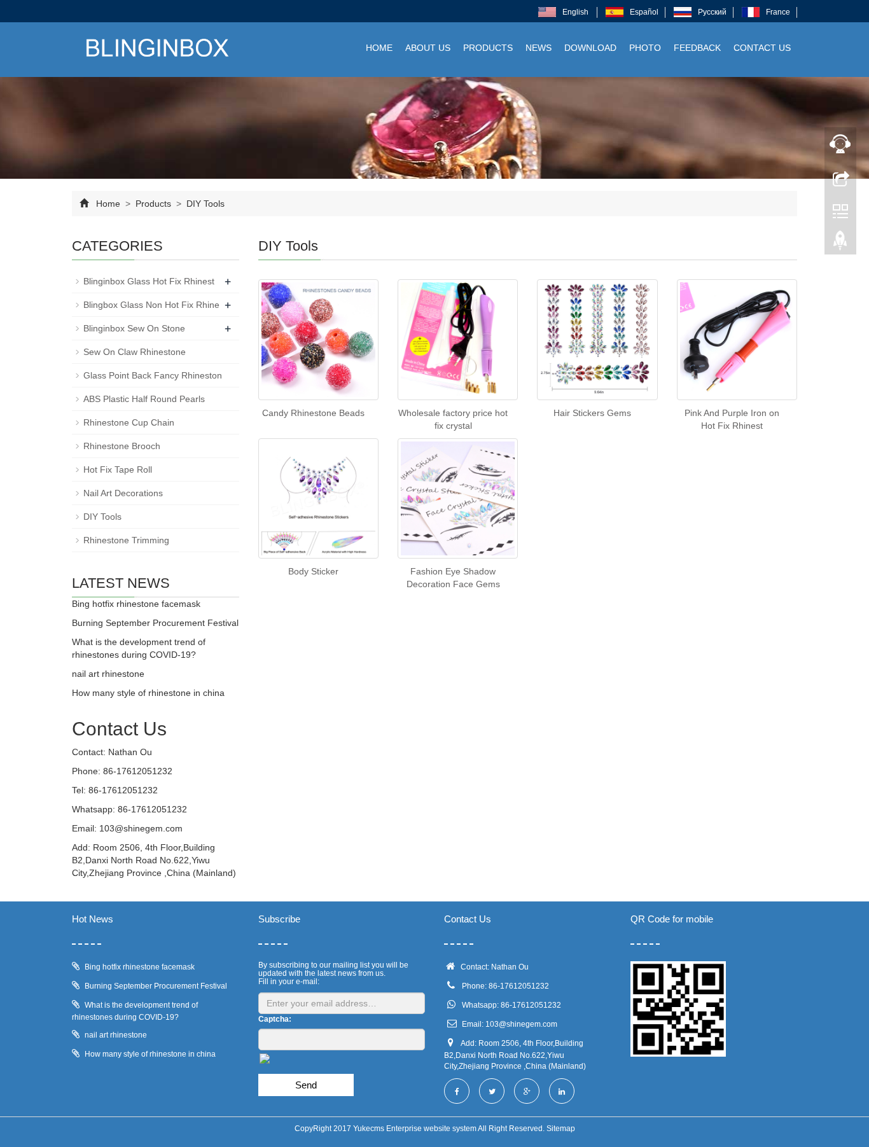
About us (427, 48)
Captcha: (274, 1019)
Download (590, 48)
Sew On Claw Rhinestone (134, 352)
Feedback (697, 48)
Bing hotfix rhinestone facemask (136, 604)
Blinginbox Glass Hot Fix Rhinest (148, 281)
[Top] (840, 244)
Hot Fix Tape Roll (117, 469)
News (538, 48)
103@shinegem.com (141, 828)
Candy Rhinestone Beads (313, 413)
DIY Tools (204, 203)
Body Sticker (313, 571)
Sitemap (560, 1128)
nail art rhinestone (108, 674)
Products (488, 48)
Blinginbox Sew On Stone (134, 328)
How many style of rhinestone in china (148, 693)
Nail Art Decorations (123, 493)
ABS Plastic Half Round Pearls (144, 399)
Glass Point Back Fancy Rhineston (152, 375)
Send (306, 1085)
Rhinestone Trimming (126, 540)
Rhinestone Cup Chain (128, 422)
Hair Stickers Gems (592, 413)
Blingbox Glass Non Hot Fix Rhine (151, 305)
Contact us (762, 48)
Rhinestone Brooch (121, 446)
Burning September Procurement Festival (155, 623)
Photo (645, 48)
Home (379, 48)
